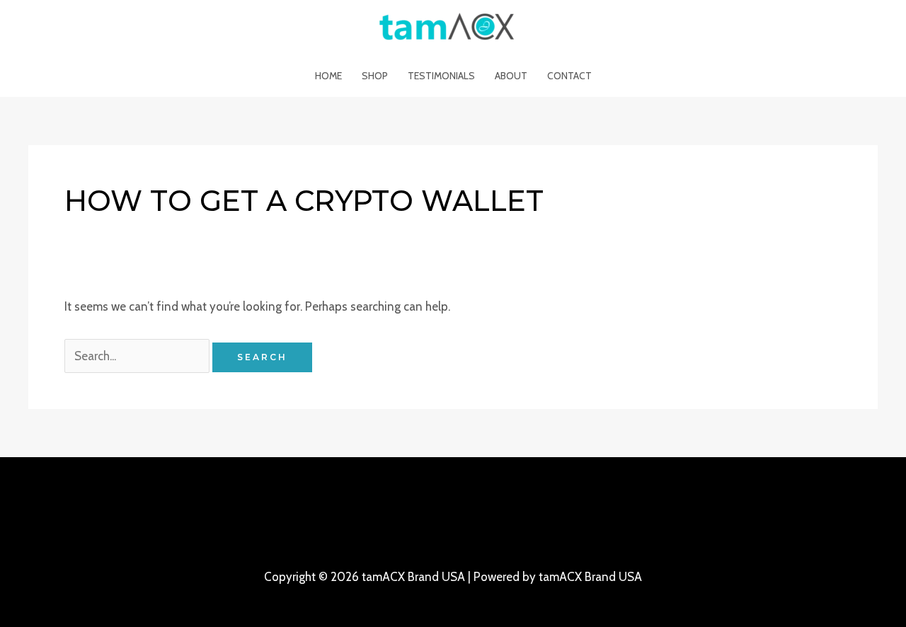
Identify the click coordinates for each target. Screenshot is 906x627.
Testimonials (441, 75)
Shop (375, 75)
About (511, 75)
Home (328, 75)
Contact (569, 75)
